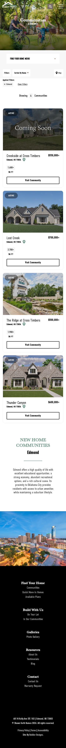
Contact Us (33, 681)
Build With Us (33, 609)
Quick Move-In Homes (33, 592)
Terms (33, 730)
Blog (33, 663)
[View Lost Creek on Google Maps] (23, 241)
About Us (33, 654)
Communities (33, 587)
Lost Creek (14, 239)
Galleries (33, 632)
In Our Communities (33, 619)
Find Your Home (33, 583)
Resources (33, 649)
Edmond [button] (9, 84)
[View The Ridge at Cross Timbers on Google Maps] (23, 324)
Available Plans (33, 596)
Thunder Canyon (16, 404)
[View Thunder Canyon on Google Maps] (23, 406)
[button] (50, 6)
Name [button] (20, 73)
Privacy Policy (23, 730)
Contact (33, 676)
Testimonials (33, 659)
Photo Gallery (33, 636)
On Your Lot (33, 614)
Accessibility (43, 730)
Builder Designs (36, 734)
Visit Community (33, 180)
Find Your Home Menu (20, 58)
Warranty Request (33, 686)
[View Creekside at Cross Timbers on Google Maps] (23, 159)
